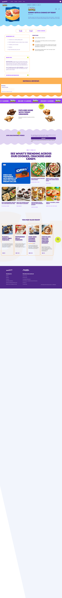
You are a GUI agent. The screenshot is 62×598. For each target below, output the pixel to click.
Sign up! (15, 302)
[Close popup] (11, 289)
